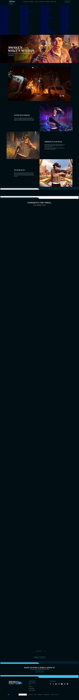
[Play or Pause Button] (60, 96)
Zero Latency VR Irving (24, 31)
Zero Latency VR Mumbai (4, 16)
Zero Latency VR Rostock (64, 28)
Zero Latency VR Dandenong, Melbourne (6, 11)
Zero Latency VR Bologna (44, 25)
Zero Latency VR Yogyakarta (65, 10)
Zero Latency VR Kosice (64, 22)
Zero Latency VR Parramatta (24, 22)
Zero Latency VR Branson (44, 15)
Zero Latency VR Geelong (44, 14)
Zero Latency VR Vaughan (65, 15)
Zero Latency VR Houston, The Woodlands (26, 18)
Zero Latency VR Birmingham (4, 27)
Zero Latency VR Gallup (64, 8)
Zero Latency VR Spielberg (45, 7)
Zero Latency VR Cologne (44, 27)
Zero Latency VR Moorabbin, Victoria (46, 11)
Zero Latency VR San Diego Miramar (46, 21)
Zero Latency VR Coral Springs (5, 28)
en (10, 694)
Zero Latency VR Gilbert (44, 16)
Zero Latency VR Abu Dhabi (4, 30)
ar (15, 694)
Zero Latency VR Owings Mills (45, 10)
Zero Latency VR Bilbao (4, 29)
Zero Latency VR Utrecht (64, 16)
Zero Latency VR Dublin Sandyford (5, 13)
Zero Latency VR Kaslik (44, 33)
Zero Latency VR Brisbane (4, 8)
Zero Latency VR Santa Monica (45, 13)
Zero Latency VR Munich (4, 14)
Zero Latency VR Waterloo (45, 8)
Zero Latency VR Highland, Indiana (46, 30)
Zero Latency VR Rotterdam (4, 23)
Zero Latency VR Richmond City (65, 25)
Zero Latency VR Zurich (24, 30)
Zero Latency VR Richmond (24, 32)
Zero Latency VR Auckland (24, 13)
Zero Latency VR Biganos (64, 19)
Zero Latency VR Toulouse (24, 8)
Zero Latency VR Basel (23, 6)
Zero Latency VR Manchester (24, 23)
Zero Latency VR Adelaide (24, 7)
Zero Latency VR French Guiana (5, 34)
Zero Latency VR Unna (64, 11)
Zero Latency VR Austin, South (25, 33)
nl (13, 694)
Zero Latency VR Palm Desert (65, 24)
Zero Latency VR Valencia (24, 14)
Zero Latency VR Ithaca (64, 30)
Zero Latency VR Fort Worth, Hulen (25, 27)
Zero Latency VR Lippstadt (65, 23)
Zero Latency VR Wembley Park (5, 18)
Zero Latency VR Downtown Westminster (67, 13)
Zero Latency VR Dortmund (45, 24)
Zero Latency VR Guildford (24, 28)
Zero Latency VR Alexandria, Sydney (46, 17)
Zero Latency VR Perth (3, 25)
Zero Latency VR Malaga (4, 32)
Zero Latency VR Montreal (4, 19)
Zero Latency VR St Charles (65, 7)
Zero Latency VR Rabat (64, 20)
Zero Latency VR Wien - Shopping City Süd (26, 10)
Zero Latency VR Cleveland (24, 5)
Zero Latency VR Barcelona (4, 24)
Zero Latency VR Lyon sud (45, 34)
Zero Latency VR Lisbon (4, 9)
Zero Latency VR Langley (24, 16)
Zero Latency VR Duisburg (45, 20)
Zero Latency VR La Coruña (45, 29)
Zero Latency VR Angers (64, 29)
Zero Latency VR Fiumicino (45, 5)
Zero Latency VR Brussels (4, 21)
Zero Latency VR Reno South (4, 6)
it (12, 694)
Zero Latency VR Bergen (64, 14)
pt (16, 694)
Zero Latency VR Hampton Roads (5, 15)
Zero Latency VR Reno (3, 17)
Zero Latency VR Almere (24, 34)
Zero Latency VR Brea (64, 31)
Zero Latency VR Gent (23, 25)
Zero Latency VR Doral (23, 29)
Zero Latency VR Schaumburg (45, 28)
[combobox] (23, 695)
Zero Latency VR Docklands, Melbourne (26, 11)
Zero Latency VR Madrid (4, 5)
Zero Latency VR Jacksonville (24, 9)
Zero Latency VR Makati (64, 27)
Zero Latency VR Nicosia (64, 32)
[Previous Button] (34, 651)
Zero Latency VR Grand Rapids (5, 33)
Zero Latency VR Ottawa (24, 19)
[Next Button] (45, 651)
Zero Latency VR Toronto (24, 20)
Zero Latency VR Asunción (65, 17)
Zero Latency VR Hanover (24, 17)
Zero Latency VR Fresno (44, 22)
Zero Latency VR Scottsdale (4, 7)
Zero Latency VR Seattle (24, 21)
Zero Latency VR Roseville (65, 6)
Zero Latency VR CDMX (64, 21)
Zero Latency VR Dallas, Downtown (66, 18)
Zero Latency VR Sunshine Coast (5, 31)
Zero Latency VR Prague (44, 23)
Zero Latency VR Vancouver (4, 22)
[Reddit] (67, 684)
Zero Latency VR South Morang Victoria (67, 9)
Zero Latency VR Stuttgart (64, 5)
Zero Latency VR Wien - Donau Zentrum (47, 9)
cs (14, 694)
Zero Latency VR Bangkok (4, 10)
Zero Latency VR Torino (44, 19)
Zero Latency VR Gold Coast (4, 20)
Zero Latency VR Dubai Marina (45, 18)
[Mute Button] (63, 96)
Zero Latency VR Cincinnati (24, 15)
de (11, 694)
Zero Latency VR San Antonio (24, 24)
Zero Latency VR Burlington (45, 6)
